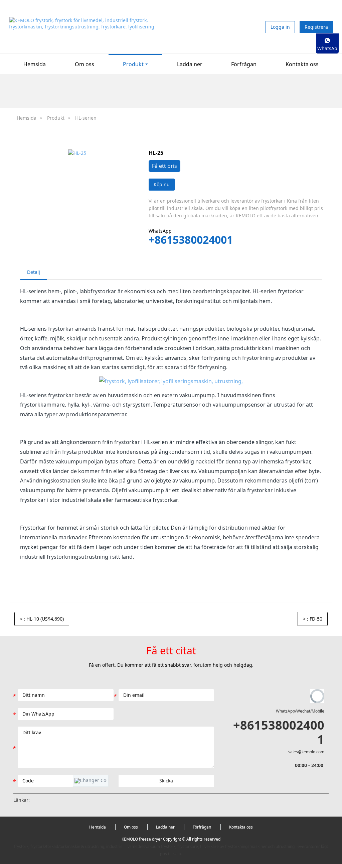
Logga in (280, 27)
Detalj (33, 272)
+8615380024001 (191, 240)
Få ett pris (164, 166)
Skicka (166, 780)
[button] (90, 780)
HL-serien (86, 118)
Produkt (55, 118)
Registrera (316, 27)
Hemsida (34, 64)
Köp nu (162, 184)
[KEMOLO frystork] (171, 381)
